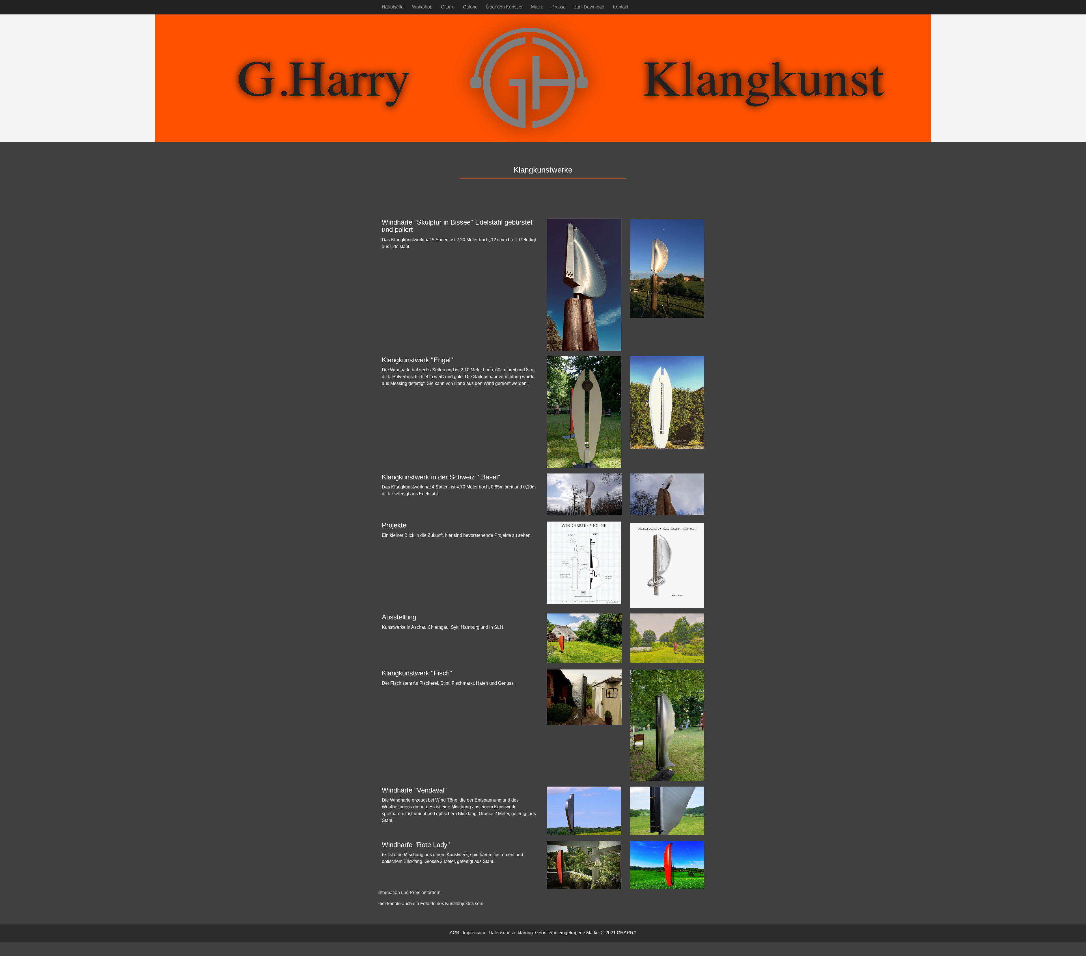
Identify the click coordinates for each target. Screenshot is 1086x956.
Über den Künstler (504, 7)
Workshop (422, 7)
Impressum (474, 932)
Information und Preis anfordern (409, 892)
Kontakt (620, 7)
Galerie (470, 7)
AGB (454, 932)
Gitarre (447, 7)
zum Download (589, 7)
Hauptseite (393, 7)
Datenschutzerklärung (511, 932)
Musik (537, 7)
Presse (558, 7)
